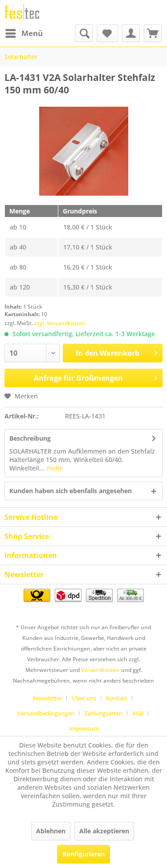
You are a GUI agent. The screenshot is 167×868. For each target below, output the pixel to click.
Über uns (84, 698)
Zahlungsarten (103, 713)
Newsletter (47, 698)
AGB (137, 713)
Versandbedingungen (45, 713)
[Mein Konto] (131, 33)
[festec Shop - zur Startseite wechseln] (21, 12)
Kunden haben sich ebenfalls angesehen (70, 490)
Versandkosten (100, 670)
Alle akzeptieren (104, 831)
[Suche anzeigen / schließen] (84, 33)
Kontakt (116, 698)
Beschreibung (30, 438)
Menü (32, 33)
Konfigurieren (83, 854)
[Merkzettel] (107, 33)
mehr (53, 468)
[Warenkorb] (153, 33)
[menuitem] (23, 33)
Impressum (84, 728)
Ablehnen (50, 831)
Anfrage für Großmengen (78, 378)
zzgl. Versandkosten (60, 323)
